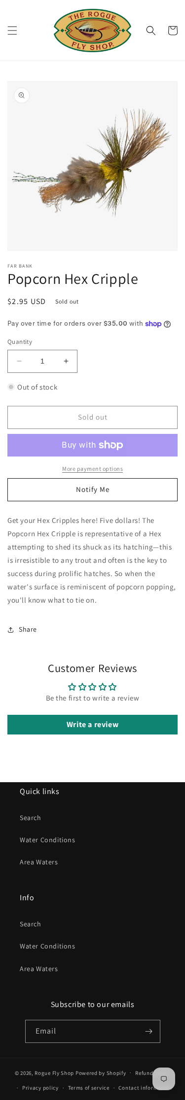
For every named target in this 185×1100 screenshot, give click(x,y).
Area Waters (39, 861)
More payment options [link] (92, 468)
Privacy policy (40, 1087)
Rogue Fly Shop (54, 1072)
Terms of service (89, 1087)
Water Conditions (47, 839)
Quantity (19, 341)
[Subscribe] (149, 1031)
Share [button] (28, 629)
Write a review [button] (92, 724)
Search (30, 817)
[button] (12, 30)
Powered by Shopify (100, 1072)
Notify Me (93, 489)
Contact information (145, 1087)
